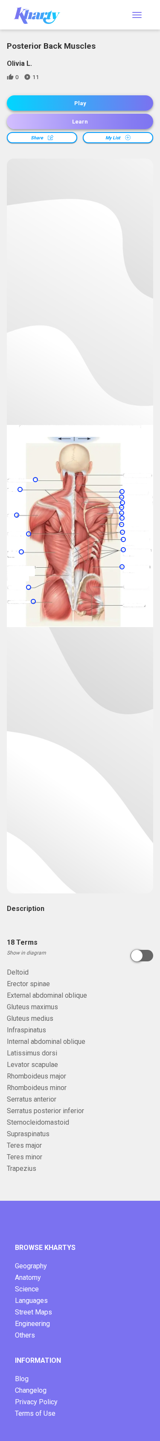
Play (80, 103)
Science (27, 1289)
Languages (31, 1301)
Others (25, 1335)
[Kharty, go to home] (41, 15)
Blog (22, 1379)
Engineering (32, 1324)
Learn (80, 121)
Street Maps (33, 1312)
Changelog (31, 1390)
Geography (31, 1266)
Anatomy (28, 1277)
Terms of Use (35, 1413)
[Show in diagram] (142, 955)
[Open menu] (137, 15)
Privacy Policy (36, 1402)
